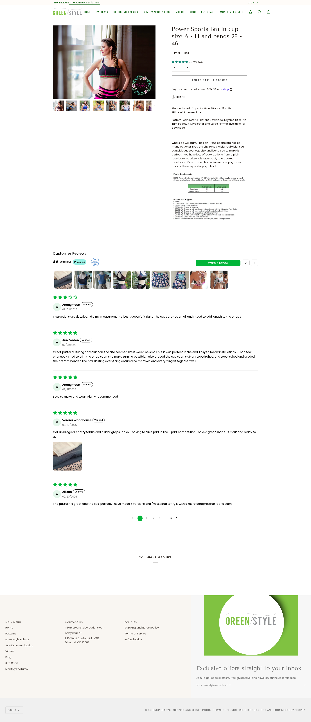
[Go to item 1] (63, 280)
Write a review (218, 263)
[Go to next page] (178, 518)
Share (180, 97)
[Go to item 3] (102, 280)
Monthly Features (16, 669)
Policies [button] (131, 622)
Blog (8, 657)
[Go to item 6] (161, 280)
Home (9, 627)
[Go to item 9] (219, 280)
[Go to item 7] (180, 280)
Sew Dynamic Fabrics (19, 645)
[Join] (303, 685)
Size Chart (11, 663)
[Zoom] (104, 62)
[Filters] (245, 263)
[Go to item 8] (199, 280)
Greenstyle (155, 710)
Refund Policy (133, 639)
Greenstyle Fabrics (17, 639)
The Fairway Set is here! (84, 2)
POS (264, 710)
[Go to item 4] (122, 280)
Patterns (10, 633)
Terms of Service (135, 633)
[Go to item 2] (83, 280)
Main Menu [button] (13, 622)
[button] (102, 12)
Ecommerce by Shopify (290, 710)
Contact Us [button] (74, 622)
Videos (9, 651)
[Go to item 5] (141, 280)
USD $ (251, 2)
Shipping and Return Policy (142, 627)
